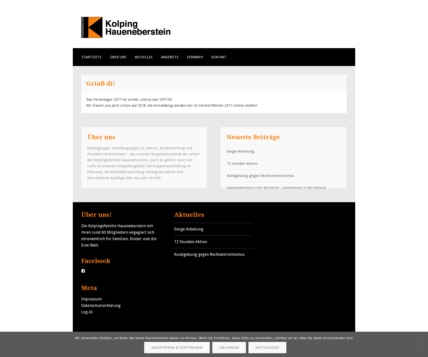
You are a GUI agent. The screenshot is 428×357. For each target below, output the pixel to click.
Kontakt (218, 57)
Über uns (118, 57)
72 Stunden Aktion (242, 163)
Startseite (92, 57)
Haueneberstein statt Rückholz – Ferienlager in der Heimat (276, 188)
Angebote (170, 57)
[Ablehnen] (421, 344)
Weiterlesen (267, 347)
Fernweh (195, 57)
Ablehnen (229, 347)
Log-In (87, 312)
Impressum (91, 299)
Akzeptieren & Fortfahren (177, 347)
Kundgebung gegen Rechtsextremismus (260, 175)
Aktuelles (144, 57)
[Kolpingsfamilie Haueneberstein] (126, 36)
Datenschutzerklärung (101, 305)
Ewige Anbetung (240, 151)
